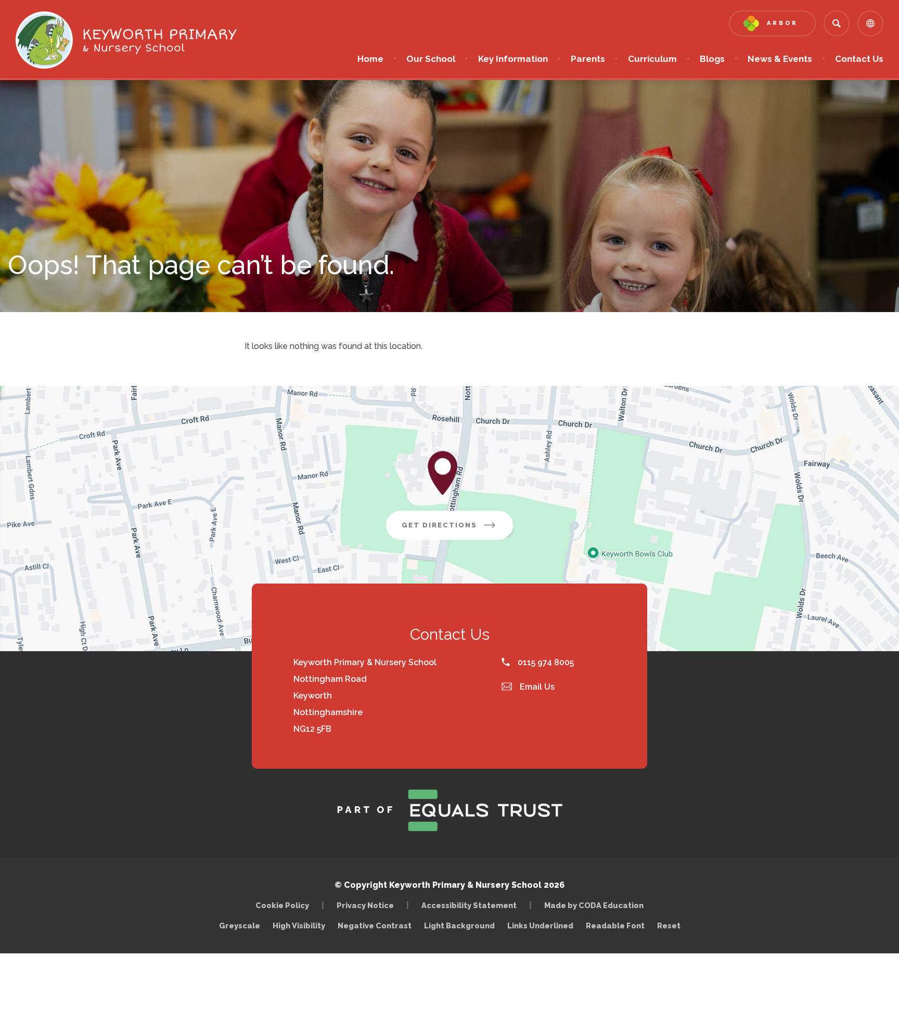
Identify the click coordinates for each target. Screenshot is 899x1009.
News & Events (780, 59)
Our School (430, 59)
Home (370, 59)
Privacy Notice (365, 905)
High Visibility (299, 925)
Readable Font (615, 925)
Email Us (536, 687)
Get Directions (457, 530)
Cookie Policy (282, 905)
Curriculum (652, 59)
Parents (588, 59)
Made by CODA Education (596, 905)
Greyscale (239, 925)
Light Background (459, 925)
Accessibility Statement (469, 905)
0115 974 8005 (545, 662)
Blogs (712, 59)
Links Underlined (540, 925)
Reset (668, 925)
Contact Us (859, 59)
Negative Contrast (375, 925)
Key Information (513, 59)
